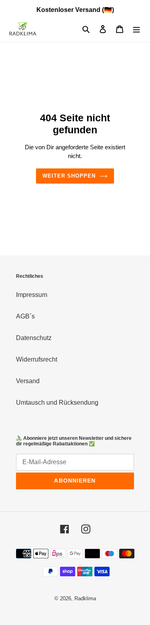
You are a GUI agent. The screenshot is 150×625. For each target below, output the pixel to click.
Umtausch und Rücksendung (57, 402)
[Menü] (136, 29)
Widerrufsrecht (36, 359)
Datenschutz (34, 337)
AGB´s (25, 316)
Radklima (85, 598)
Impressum (31, 294)
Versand (28, 381)
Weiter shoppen (69, 176)
